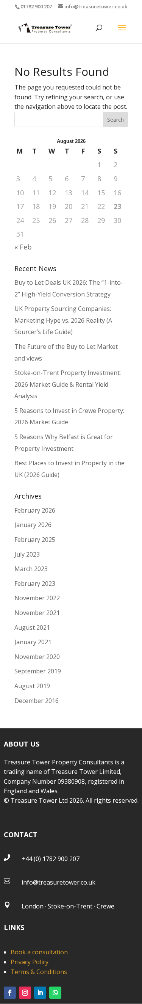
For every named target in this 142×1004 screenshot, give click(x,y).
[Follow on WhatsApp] (55, 993)
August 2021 (32, 627)
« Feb (23, 246)
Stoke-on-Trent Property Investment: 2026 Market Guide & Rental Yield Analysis (67, 384)
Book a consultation (39, 952)
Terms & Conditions (39, 972)
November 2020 (37, 657)
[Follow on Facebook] (10, 993)
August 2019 (32, 686)
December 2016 (36, 701)
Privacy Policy (29, 962)
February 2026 (34, 510)
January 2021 (32, 642)
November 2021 (37, 613)
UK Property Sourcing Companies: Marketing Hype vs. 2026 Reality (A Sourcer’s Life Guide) (63, 320)
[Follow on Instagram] (25, 993)
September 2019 (37, 671)
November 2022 (37, 598)
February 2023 (34, 583)
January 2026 (32, 525)
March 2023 (31, 569)
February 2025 (34, 539)
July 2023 (27, 554)
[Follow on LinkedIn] (40, 993)
